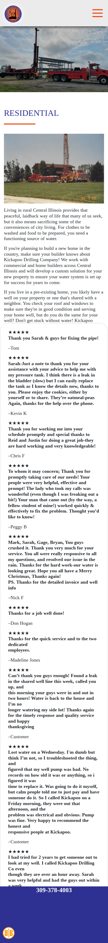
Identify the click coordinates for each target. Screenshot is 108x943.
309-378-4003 (54, 890)
